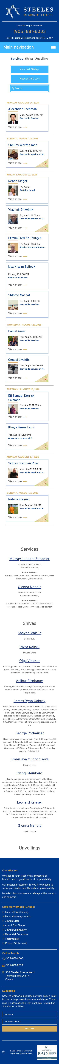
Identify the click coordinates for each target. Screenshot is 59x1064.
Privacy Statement (16, 943)
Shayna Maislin (29, 633)
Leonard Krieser (29, 802)
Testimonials (12, 939)
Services (17, 58)
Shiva (29, 58)
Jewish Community (16, 930)
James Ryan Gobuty (29, 701)
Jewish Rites (12, 921)
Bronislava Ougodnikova (29, 759)
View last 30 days (29, 69)
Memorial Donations (16, 934)
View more (15, 127)
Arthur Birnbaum (29, 681)
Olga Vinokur (29, 661)
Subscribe (29, 1029)
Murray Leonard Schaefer (29, 559)
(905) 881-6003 (30, 32)
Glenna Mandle (29, 587)
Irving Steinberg (29, 773)
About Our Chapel (15, 925)
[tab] (17, 59)
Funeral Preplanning (16, 912)
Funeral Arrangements (18, 916)
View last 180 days (29, 78)
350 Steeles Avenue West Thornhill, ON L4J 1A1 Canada (20, 976)
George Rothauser (29, 733)
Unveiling (41, 58)
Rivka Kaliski (29, 647)
